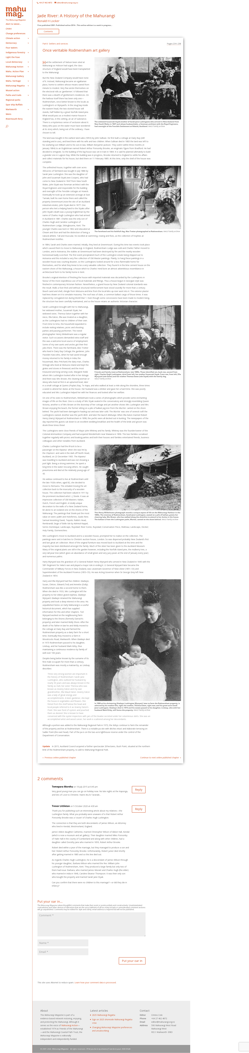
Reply (138, 790)
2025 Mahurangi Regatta (103, 1015)
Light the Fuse (13, 57)
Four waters (11, 48)
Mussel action (12, 90)
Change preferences (15, 33)
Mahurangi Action (69, 1025)
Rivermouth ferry (14, 119)
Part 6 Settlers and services (55, 43)
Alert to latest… (13, 24)
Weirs (8, 114)
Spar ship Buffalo (14, 105)
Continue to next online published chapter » (160, 757)
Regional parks (13, 100)
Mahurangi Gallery (15, 76)
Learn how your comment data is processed (95, 982)
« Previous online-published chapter (59, 757)
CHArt (9, 29)
